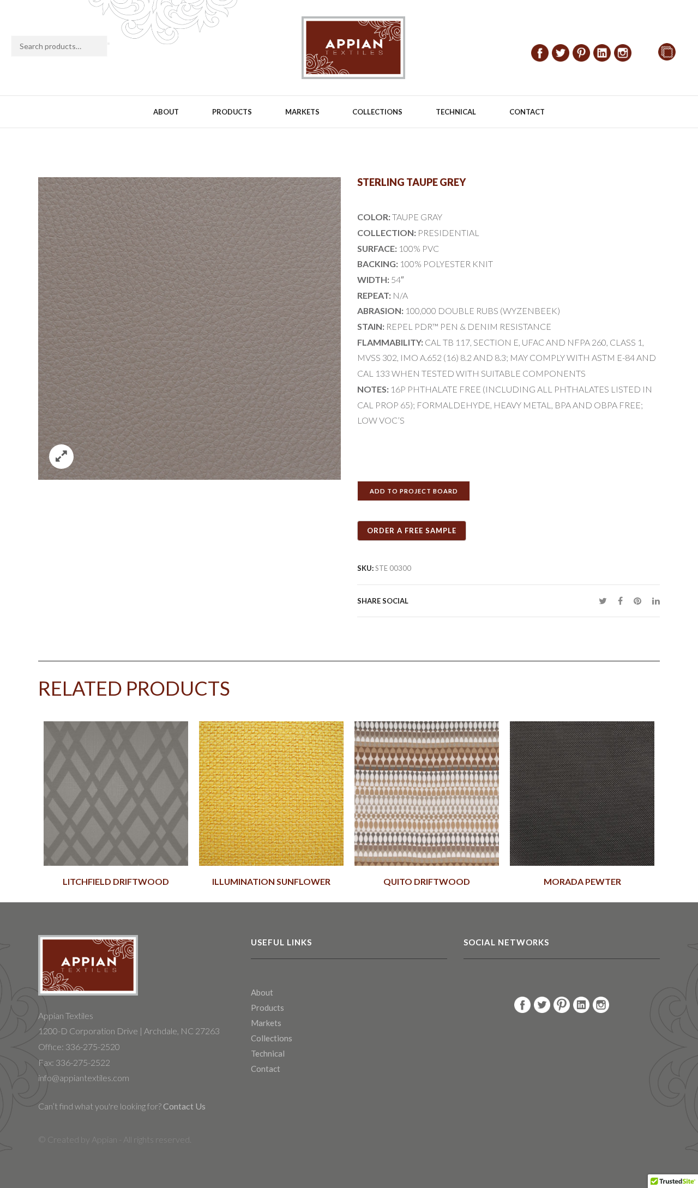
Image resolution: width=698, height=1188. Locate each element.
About (166, 111)
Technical (456, 111)
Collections (377, 111)
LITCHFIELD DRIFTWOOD (116, 882)
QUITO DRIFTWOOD (426, 882)
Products (232, 111)
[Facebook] (620, 600)
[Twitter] (602, 600)
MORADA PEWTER (582, 882)
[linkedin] (653, 600)
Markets (302, 111)
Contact (527, 111)
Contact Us (183, 1106)
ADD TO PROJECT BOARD (414, 491)
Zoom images (61, 456)
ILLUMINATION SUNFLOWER (271, 882)
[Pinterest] (637, 600)
